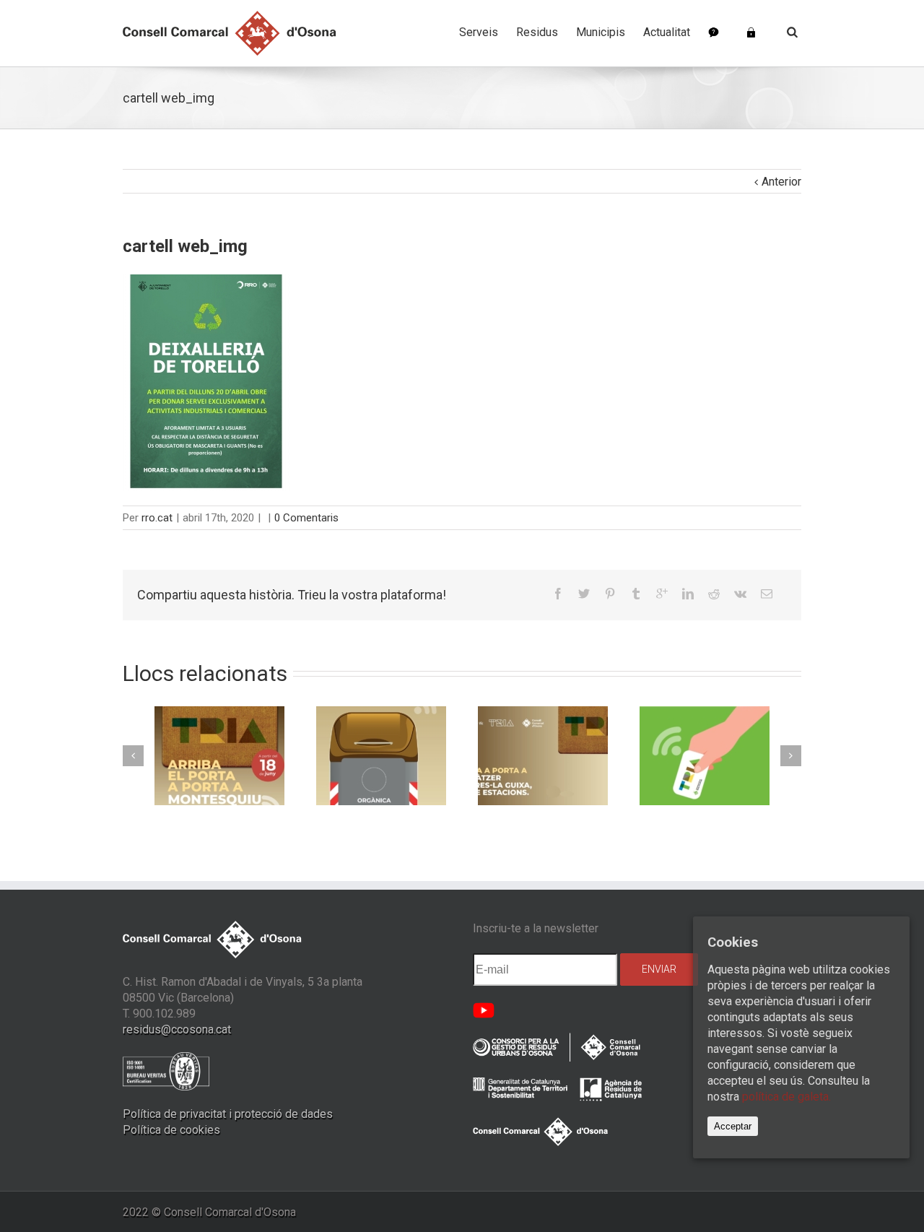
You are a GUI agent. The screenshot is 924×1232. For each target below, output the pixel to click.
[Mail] (766, 593)
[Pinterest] (610, 593)
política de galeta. (786, 1096)
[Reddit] (714, 593)
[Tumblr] (636, 593)
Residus (537, 32)
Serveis (478, 32)
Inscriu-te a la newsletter (535, 928)
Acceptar (732, 1126)
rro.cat (157, 517)
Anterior (781, 181)
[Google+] (662, 593)
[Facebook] (558, 593)
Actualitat (666, 32)
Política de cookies (171, 1130)
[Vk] (740, 593)
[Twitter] (584, 593)
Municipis (600, 32)
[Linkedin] (688, 593)
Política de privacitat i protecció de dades (228, 1114)
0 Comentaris (306, 517)
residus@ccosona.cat (177, 1029)
